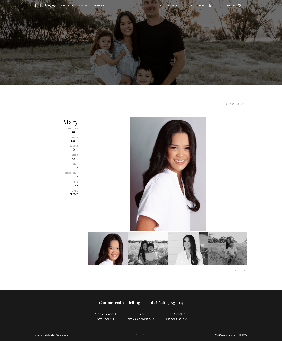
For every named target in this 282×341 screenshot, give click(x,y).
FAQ (140, 314)
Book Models (168, 5)
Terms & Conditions (141, 319)
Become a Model (105, 314)
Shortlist (230, 5)
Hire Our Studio (176, 319)
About (83, 5)
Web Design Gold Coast (225, 335)
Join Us (99, 5)
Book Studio (199, 5)
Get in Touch (105, 319)
